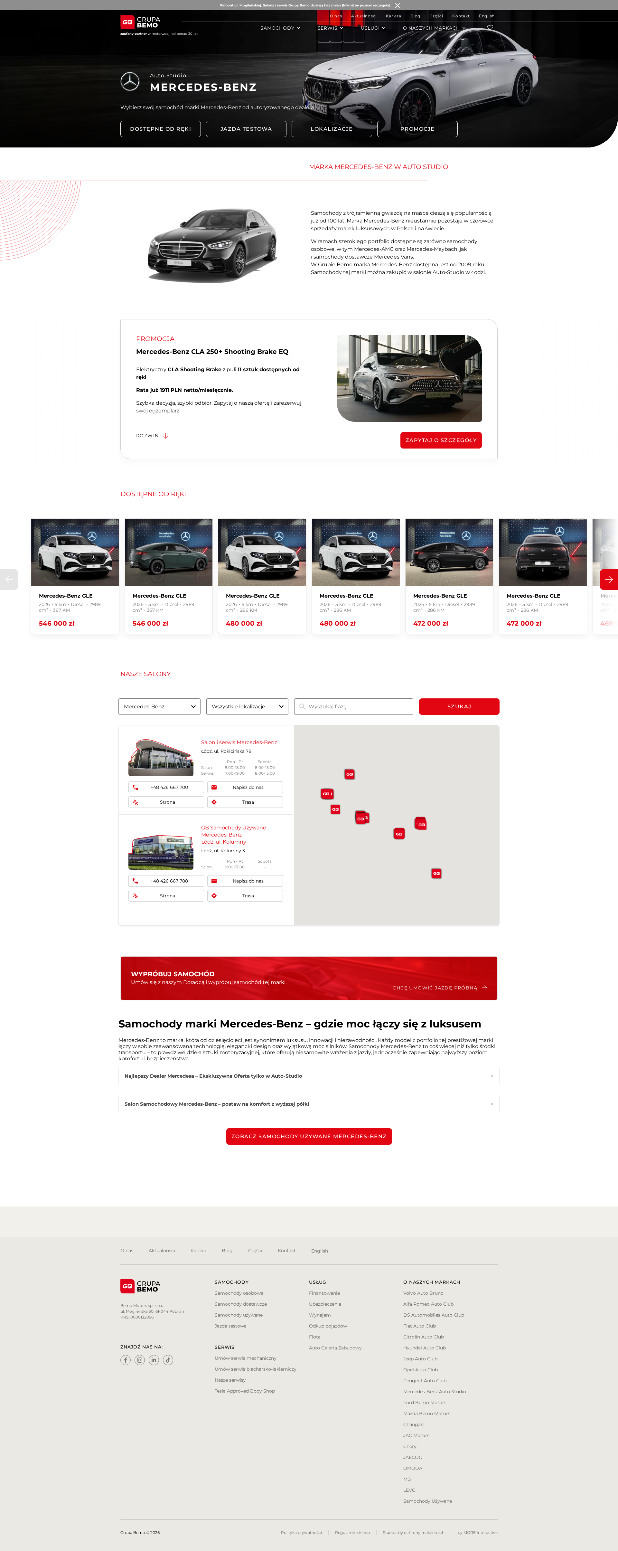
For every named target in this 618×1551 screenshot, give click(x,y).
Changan (413, 1424)
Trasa (248, 802)
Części (436, 16)
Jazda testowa (246, 129)
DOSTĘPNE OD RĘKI (160, 129)
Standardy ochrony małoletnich (414, 1532)
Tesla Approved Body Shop (245, 1391)
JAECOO (413, 1457)
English (487, 16)
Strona (167, 802)
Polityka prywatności (301, 1532)
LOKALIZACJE (332, 129)
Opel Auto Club (420, 1370)
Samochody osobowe (239, 1293)
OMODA (412, 1468)
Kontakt (461, 16)
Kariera (393, 16)
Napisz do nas (248, 787)
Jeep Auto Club (420, 1359)
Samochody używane (239, 1315)
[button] (609, 579)
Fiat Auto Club (419, 1326)
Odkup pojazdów (328, 1326)
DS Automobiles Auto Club (433, 1315)
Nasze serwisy (230, 1380)
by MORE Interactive (478, 1532)
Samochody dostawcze (241, 1304)
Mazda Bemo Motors (426, 1413)
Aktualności (364, 16)
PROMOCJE (417, 129)
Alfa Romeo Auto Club (428, 1304)
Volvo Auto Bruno (423, 1293)
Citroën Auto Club (423, 1337)
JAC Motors (416, 1435)
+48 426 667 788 (169, 881)
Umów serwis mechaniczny (245, 1358)
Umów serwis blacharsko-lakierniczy (255, 1369)
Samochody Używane (427, 1501)
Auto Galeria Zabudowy (335, 1348)
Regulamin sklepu (352, 1532)
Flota (315, 1337)
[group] (75, 576)
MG (407, 1479)
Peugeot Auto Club (424, 1381)
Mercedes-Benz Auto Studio (434, 1392)
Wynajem (320, 1315)
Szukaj (459, 707)
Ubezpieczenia (325, 1304)
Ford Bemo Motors (424, 1402)
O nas (336, 16)
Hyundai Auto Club (424, 1348)
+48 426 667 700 (169, 787)
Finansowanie (324, 1293)
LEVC (409, 1490)
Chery (410, 1446)
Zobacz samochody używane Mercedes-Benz (309, 1136)
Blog (415, 16)
